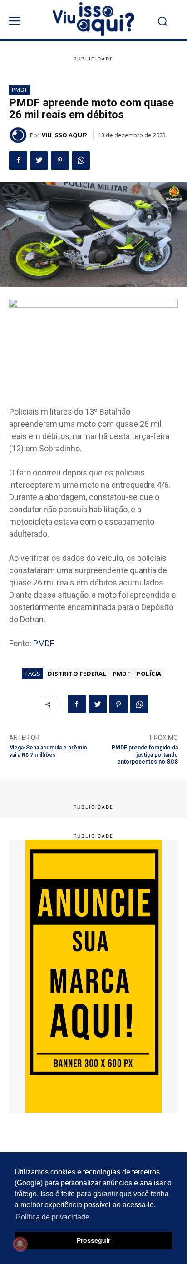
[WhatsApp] (81, 160)
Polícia (149, 673)
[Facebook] (18, 160)
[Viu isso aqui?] (19, 135)
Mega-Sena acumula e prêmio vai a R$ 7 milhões (48, 751)
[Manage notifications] (20, 1244)
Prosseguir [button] (93, 1240)
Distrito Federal (77, 673)
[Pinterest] (60, 160)
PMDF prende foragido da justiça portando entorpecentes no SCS (145, 754)
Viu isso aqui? (64, 135)
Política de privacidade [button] (52, 1217)
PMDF (20, 90)
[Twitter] (39, 160)
